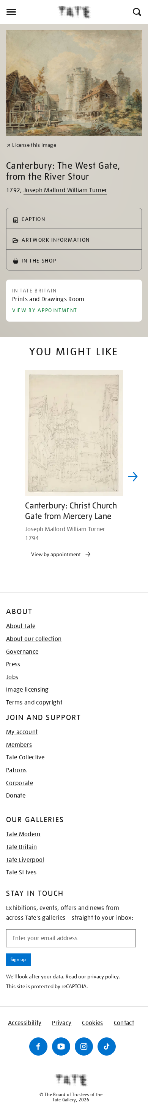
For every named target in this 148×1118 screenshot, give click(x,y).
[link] (31, 145)
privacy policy (103, 976)
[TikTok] (107, 1046)
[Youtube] (61, 1046)
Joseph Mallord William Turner (65, 190)
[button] (136, 12)
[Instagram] (84, 1046)
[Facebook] (38, 1046)
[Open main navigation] (28, 12)
